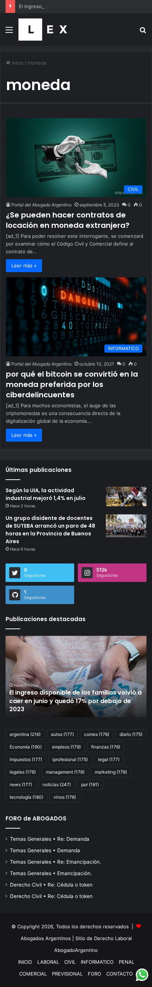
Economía (26, 747)
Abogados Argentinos (46, 938)
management (65, 772)
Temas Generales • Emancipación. (51, 873)
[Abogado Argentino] (42, 29)
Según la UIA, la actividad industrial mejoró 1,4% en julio (46, 494)
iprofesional (70, 759)
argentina (25, 734)
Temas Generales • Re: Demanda (49, 839)
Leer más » (24, 265)
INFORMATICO (97, 962)
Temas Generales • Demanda (45, 850)
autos (62, 734)
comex (96, 734)
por (90, 784)
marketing (111, 772)
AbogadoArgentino (76, 950)
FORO (94, 974)
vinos (64, 797)
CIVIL (70, 962)
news (21, 784)
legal (109, 759)
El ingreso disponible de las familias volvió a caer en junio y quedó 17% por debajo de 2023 (75, 700)
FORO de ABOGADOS (36, 818)
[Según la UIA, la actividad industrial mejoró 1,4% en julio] (126, 496)
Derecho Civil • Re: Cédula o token (51, 885)
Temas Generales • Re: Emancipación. (55, 862)
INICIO (25, 962)
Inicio (17, 63)
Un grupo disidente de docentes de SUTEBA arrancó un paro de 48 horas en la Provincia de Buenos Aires (50, 529)
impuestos (26, 759)
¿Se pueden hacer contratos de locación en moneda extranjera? (67, 220)
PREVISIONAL (67, 974)
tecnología (26, 797)
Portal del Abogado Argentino (41, 205)
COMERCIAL (33, 974)
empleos (66, 747)
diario (131, 734)
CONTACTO (119, 974)
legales (23, 772)
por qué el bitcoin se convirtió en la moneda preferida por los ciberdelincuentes (72, 384)
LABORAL (48, 962)
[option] (76, 676)
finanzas (105, 747)
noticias (56, 784)
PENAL (126, 962)
